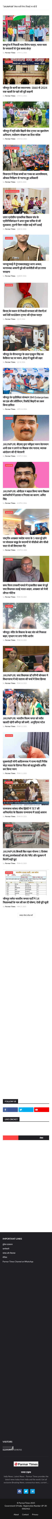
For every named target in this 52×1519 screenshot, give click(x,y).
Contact (25, 1514)
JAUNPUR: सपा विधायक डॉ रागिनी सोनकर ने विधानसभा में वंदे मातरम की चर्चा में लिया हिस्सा (25, 677)
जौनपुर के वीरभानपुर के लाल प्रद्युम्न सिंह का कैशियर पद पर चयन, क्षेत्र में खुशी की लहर (23, 356)
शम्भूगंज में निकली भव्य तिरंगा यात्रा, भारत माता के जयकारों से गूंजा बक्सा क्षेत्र (25, 46)
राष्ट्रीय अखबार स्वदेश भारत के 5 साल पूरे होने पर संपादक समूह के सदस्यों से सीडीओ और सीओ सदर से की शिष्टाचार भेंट (25, 541)
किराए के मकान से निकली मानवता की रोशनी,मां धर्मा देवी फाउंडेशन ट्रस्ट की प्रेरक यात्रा (24, 313)
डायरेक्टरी (6, 1249)
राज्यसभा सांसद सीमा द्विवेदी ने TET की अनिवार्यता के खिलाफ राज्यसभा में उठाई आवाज (25, 810)
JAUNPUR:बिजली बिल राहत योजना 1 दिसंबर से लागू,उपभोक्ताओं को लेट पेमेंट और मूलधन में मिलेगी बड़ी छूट (25, 855)
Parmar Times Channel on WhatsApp (18, 1261)
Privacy (35, 1514)
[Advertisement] (26, 949)
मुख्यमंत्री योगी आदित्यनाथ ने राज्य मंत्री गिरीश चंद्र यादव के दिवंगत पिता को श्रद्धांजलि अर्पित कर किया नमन (25, 765)
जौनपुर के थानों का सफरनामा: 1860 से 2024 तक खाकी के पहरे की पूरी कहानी (25, 89)
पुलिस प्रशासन (8, 1244)
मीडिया (5, 1257)
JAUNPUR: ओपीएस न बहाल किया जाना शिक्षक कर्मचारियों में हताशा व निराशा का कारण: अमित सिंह (26, 495)
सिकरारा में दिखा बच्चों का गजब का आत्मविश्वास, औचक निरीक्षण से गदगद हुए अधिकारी (25, 176)
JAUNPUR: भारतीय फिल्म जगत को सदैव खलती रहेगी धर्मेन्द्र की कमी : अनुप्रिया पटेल (24, 720)
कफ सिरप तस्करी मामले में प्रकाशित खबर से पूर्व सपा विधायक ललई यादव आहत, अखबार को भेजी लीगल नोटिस (25, 589)
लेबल (41, 1138)
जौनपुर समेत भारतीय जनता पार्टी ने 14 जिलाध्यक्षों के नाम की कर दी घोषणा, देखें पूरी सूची (25, 900)
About (16, 1514)
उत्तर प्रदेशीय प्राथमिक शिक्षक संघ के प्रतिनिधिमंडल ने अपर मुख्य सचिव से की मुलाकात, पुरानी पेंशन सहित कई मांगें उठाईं (22, 220)
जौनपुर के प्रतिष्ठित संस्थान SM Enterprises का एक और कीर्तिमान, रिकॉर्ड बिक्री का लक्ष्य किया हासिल (26, 401)
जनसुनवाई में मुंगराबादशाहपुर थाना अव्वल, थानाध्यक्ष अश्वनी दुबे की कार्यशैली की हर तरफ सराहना (24, 267)
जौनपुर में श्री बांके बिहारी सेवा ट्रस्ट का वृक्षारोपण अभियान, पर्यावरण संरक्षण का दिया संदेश (26, 132)
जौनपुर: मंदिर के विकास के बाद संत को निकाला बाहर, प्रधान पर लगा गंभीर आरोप (24, 634)
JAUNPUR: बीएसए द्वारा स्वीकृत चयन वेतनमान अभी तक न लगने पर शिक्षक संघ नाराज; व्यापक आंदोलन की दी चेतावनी (26, 447)
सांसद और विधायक (9, 1253)
